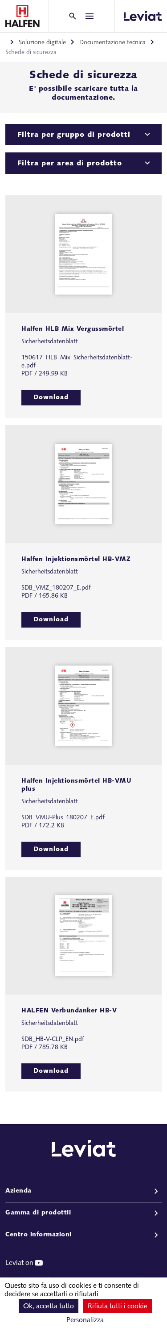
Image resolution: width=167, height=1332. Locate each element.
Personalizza (85, 1320)
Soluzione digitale (42, 42)
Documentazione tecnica (112, 42)
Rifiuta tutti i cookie (117, 1306)
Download (51, 397)
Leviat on (19, 1263)
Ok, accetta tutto (48, 1306)
